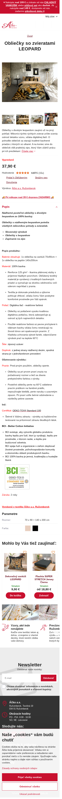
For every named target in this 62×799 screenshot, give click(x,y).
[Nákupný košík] (47, 24)
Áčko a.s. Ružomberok (24, 188)
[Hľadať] (39, 24)
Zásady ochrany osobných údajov (19, 768)
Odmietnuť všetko (30, 786)
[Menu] (56, 24)
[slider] (22, 173)
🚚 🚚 (28, 197)
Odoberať (48, 678)
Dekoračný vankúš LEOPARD (15, 578)
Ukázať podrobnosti (30, 794)
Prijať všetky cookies (30, 777)
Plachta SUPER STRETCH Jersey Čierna (44, 579)
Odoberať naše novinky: (29, 669)
